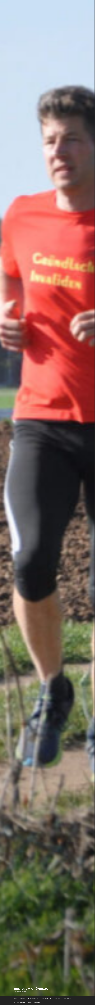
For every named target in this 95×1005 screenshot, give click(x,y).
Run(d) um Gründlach (32, 989)
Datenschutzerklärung (19, 1002)
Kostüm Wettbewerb (46, 998)
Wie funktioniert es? (33, 998)
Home (15, 998)
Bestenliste (22, 998)
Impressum (37, 1002)
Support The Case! (68, 998)
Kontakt (30, 1002)
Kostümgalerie (57, 998)
